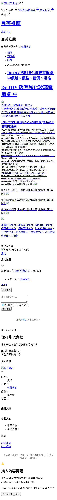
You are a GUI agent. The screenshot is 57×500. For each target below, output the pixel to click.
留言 (24, 270)
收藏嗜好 (26, 46)
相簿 (9, 52)
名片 (9, 60)
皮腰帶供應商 (8, 225)
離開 (17, 494)
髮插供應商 (7, 232)
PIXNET (14, 455)
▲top (4, 284)
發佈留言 (6, 309)
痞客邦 (18, 270)
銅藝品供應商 (8, 228)
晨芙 (3, 253)
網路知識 (6, 443)
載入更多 (6, 290)
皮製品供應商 (25, 225)
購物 (15, 235)
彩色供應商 (22, 232)
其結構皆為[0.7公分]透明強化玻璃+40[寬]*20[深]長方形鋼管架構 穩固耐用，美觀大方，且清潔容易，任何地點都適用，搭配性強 (28, 149)
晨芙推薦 (11, 23)
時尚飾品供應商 (43, 228)
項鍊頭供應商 (25, 228)
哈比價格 (6, 446)
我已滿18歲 (7, 494)
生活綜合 (25, 279)
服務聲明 (33, 458)
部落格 (11, 56)
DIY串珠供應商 (43, 225)
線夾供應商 (36, 232)
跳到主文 (6, 31)
